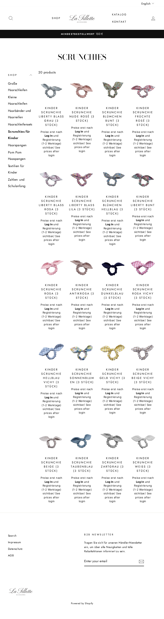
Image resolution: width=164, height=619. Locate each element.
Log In (49, 135)
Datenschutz (15, 549)
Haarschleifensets (20, 124)
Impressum (14, 542)
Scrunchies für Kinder (19, 134)
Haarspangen (17, 145)
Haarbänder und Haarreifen (19, 113)
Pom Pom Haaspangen (16, 155)
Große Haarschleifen (17, 86)
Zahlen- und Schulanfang (16, 182)
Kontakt (119, 22)
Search (12, 536)
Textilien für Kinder (16, 169)
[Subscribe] (141, 561)
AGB (11, 555)
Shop (56, 18)
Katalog (119, 14)
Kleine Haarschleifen (17, 100)
